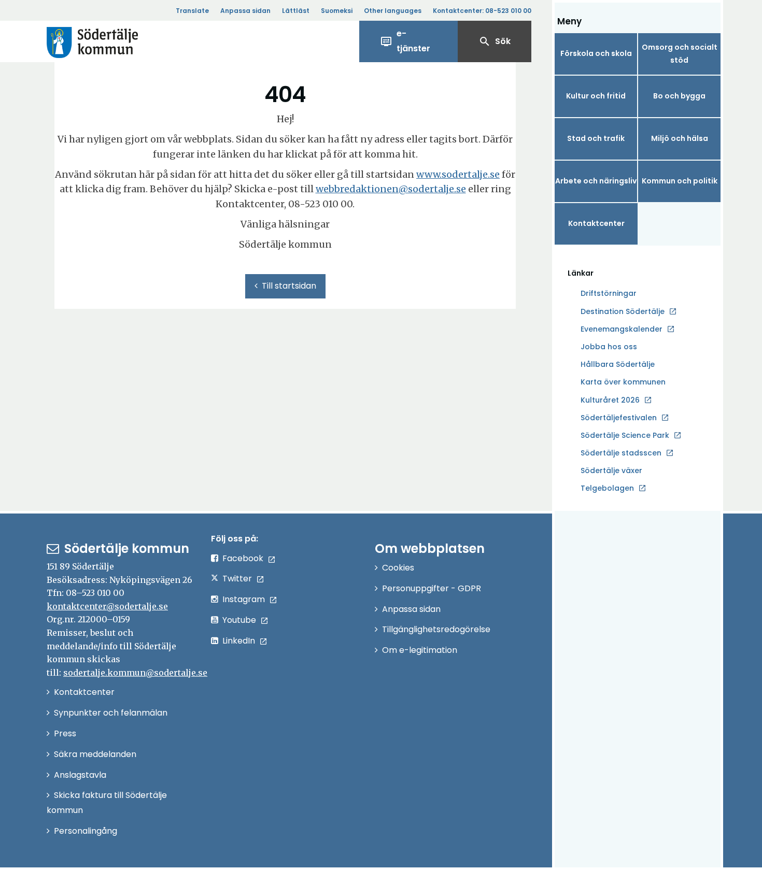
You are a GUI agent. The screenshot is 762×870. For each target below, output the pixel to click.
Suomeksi (336, 10)
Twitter (237, 578)
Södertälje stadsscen (621, 453)
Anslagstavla (80, 775)
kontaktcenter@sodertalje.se (107, 606)
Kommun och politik (679, 181)
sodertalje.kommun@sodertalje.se (135, 672)
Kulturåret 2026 (610, 400)
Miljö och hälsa (679, 138)
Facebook (242, 558)
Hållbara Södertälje (618, 364)
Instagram (243, 599)
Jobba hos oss (609, 347)
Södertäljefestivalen (619, 417)
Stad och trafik (596, 138)
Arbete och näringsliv (596, 181)
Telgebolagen (607, 488)
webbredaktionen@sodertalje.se (391, 189)
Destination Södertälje (623, 312)
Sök (494, 41)
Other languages (392, 10)
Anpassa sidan (245, 10)
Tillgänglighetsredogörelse (436, 629)
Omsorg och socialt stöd (679, 53)
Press (65, 733)
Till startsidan (289, 286)
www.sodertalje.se (458, 174)
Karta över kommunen (623, 382)
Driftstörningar (609, 293)
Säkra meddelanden (95, 754)
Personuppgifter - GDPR (431, 588)
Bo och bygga (679, 96)
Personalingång (85, 831)
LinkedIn (238, 641)
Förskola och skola (596, 53)
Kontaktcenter (596, 223)
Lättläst (295, 10)
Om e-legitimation (419, 650)
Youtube (239, 620)
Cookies (398, 568)
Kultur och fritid (596, 96)
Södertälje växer (611, 470)
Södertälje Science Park (625, 436)
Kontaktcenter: (482, 10)
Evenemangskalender (621, 329)
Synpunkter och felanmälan (110, 713)
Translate (192, 10)
